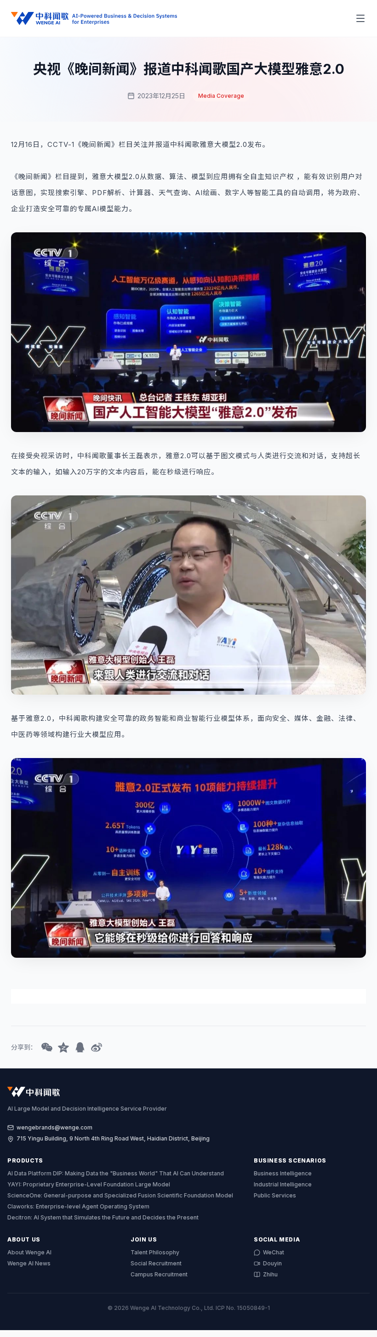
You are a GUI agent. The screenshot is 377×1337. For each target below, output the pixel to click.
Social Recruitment (156, 1263)
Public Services (275, 1195)
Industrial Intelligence (283, 1184)
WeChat (273, 1252)
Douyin (272, 1263)
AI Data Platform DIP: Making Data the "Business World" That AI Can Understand (115, 1173)
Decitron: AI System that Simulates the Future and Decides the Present (103, 1217)
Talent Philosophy (155, 1252)
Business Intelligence (283, 1173)
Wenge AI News (29, 1263)
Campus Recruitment (159, 1274)
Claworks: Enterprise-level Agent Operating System (78, 1206)
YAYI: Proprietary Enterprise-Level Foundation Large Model (88, 1184)
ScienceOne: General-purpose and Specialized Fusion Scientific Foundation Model (120, 1195)
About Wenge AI (29, 1252)
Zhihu (270, 1274)
